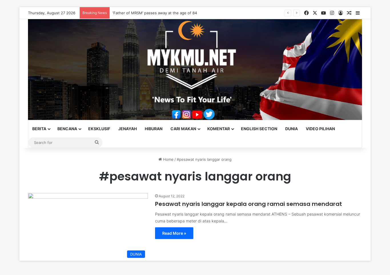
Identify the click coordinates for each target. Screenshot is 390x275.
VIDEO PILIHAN (320, 128)
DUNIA (291, 128)
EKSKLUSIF (99, 128)
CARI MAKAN (183, 128)
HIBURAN (153, 128)
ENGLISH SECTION (259, 128)
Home (168, 159)
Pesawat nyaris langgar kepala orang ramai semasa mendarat (248, 204)
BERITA (39, 128)
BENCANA (67, 128)
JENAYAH (127, 128)
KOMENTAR (218, 128)
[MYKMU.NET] (195, 69)
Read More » (174, 233)
